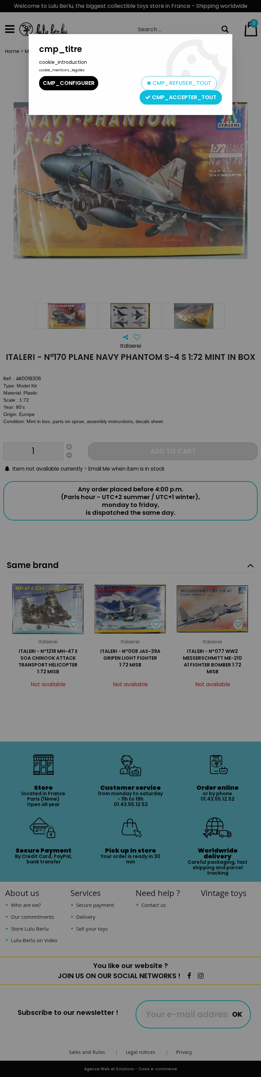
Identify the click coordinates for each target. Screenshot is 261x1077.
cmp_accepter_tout (183, 97)
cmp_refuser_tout (181, 83)
